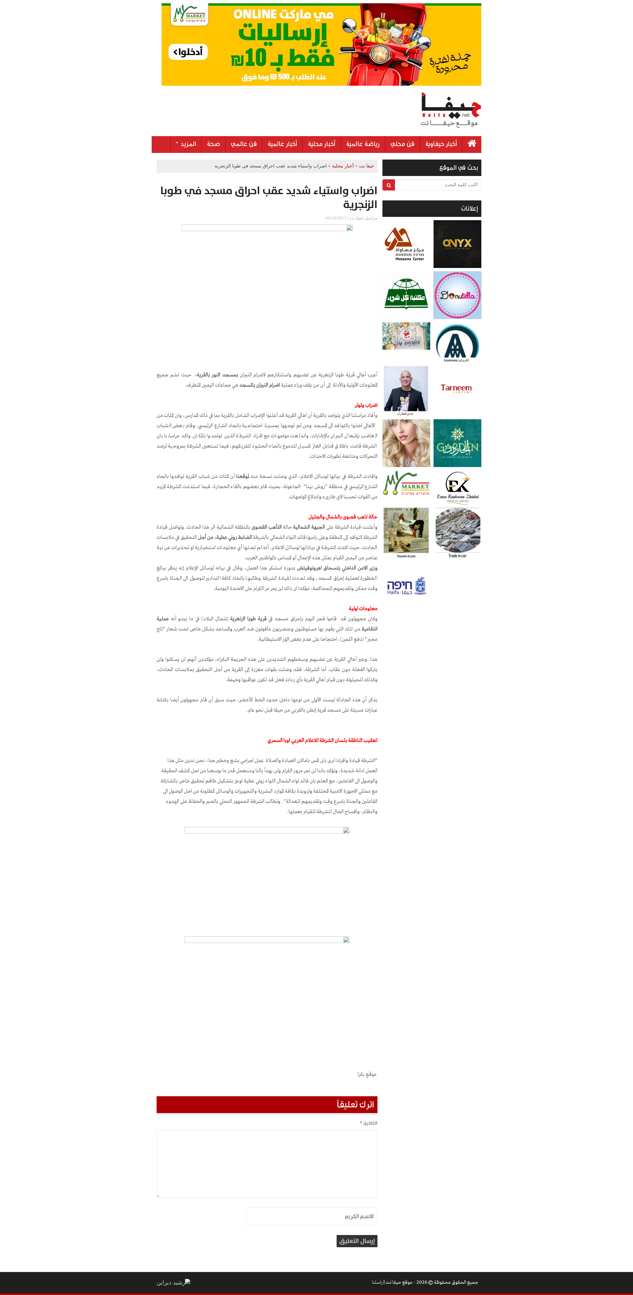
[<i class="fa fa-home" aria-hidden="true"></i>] (472, 144)
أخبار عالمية (282, 144)
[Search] (388, 185)
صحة (213, 144)
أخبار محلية (321, 144)
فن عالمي (244, 144)
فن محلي (402, 144)
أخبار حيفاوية (441, 144)
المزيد (187, 144)
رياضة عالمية (363, 144)
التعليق (368, 1123)
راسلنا (377, 1282)
